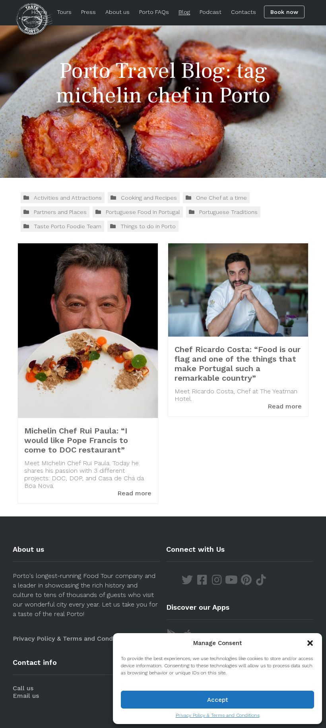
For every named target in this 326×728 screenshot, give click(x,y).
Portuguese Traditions (228, 212)
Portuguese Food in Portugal (143, 212)
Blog (184, 12)
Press (88, 12)
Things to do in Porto (148, 226)
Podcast (210, 12)
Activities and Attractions (68, 198)
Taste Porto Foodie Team (67, 226)
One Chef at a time (221, 198)
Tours (64, 12)
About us (117, 12)
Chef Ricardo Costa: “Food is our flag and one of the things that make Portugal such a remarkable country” (238, 364)
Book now (284, 12)
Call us (23, 688)
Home (39, 12)
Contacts (243, 12)
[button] (310, 643)
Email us (26, 695)
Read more (134, 493)
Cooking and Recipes (149, 198)
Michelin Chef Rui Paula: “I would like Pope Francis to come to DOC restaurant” (76, 440)
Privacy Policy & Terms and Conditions (218, 715)
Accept (217, 699)
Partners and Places (60, 212)
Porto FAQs (154, 12)
